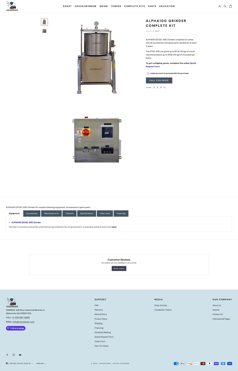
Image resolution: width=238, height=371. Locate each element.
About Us (217, 305)
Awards (216, 310)
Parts (152, 6)
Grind (104, 6)
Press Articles (160, 305)
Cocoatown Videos (163, 310)
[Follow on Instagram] (13, 355)
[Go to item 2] (44, 30)
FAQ (96, 305)
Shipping (99, 323)
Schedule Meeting (103, 332)
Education (167, 6)
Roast (67, 6)
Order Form (100, 341)
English (40, 363)
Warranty (99, 310)
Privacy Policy (101, 319)
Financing (99, 328)
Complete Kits (134, 6)
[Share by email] (164, 88)
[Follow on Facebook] (7, 355)
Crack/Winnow (85, 6)
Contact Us (218, 314)
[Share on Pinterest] (161, 88)
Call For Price (159, 80)
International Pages (221, 319)
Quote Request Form (104, 337)
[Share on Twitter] (158, 88)
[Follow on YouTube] (20, 355)
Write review (119, 268)
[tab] (14, 213)
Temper (116, 6)
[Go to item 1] (44, 21)
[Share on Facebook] (154, 88)
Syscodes (124, 363)
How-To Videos (101, 346)
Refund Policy (101, 314)
